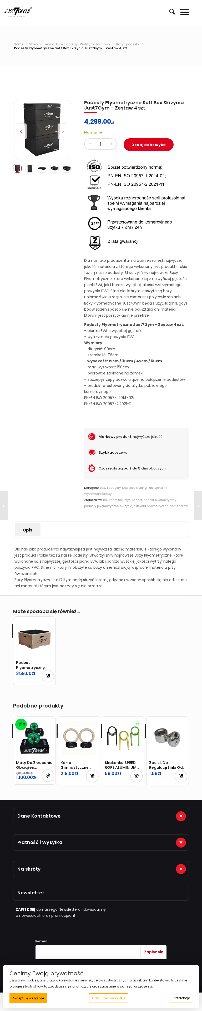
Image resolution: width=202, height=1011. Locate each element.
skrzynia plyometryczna (151, 506)
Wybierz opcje (92, 776)
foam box (116, 500)
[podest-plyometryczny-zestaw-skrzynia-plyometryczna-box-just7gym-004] (42, 129)
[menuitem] (169, 12)
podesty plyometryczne (101, 506)
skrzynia (126, 506)
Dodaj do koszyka (149, 144)
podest (137, 500)
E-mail (41, 941)
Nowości (128, 488)
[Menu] (182, 12)
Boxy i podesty (110, 488)
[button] (63, 131)
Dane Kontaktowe (39, 816)
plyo (127, 500)
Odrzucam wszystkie (108, 998)
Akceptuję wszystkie (28, 998)
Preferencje (181, 998)
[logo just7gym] (18, 12)
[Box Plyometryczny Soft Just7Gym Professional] (198, 505)
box (105, 500)
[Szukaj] (169, 11)
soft (173, 506)
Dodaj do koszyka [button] (48, 676)
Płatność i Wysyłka (39, 842)
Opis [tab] (27, 530)
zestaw (182, 506)
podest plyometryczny (160, 500)
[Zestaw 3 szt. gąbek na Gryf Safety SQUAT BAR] (4, 505)
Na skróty (29, 869)
